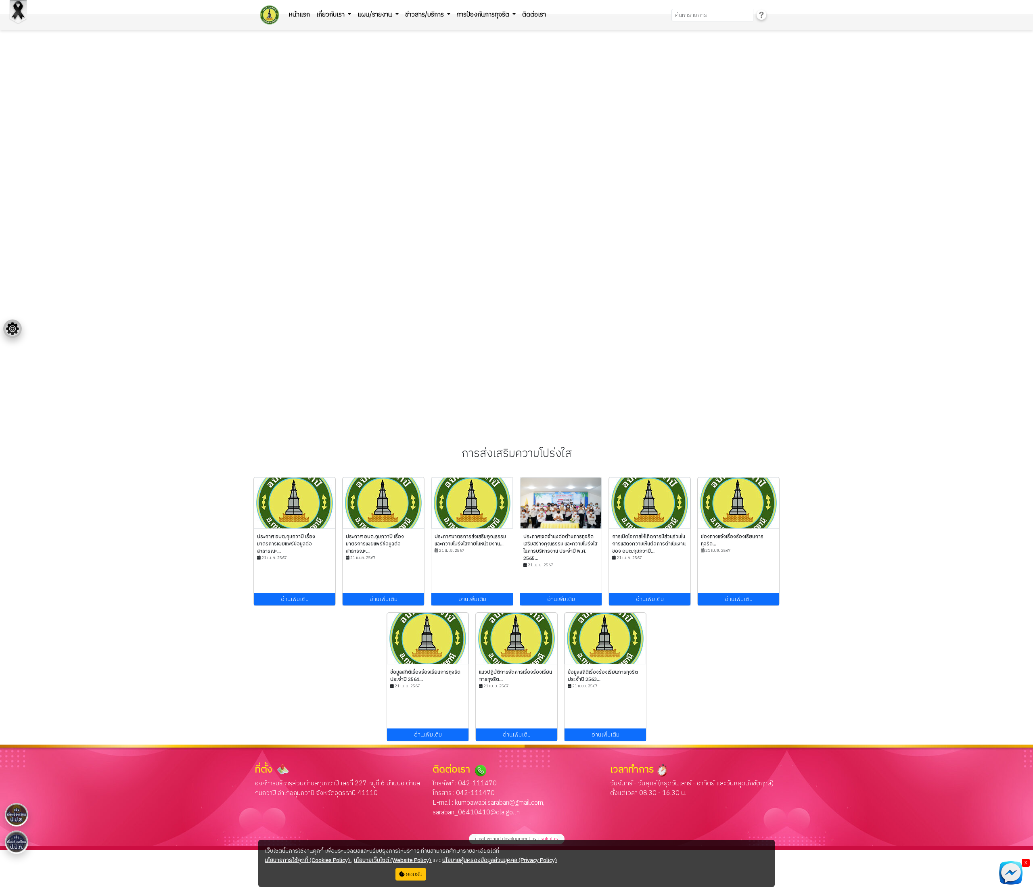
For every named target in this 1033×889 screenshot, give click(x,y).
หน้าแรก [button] (299, 14)
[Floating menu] (12, 328)
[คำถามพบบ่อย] (761, 15)
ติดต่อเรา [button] (534, 14)
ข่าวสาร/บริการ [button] (425, 14)
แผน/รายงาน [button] (376, 14)
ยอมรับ (413, 874)
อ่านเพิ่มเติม (295, 599)
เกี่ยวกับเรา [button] (331, 14)
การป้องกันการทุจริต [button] (484, 14)
